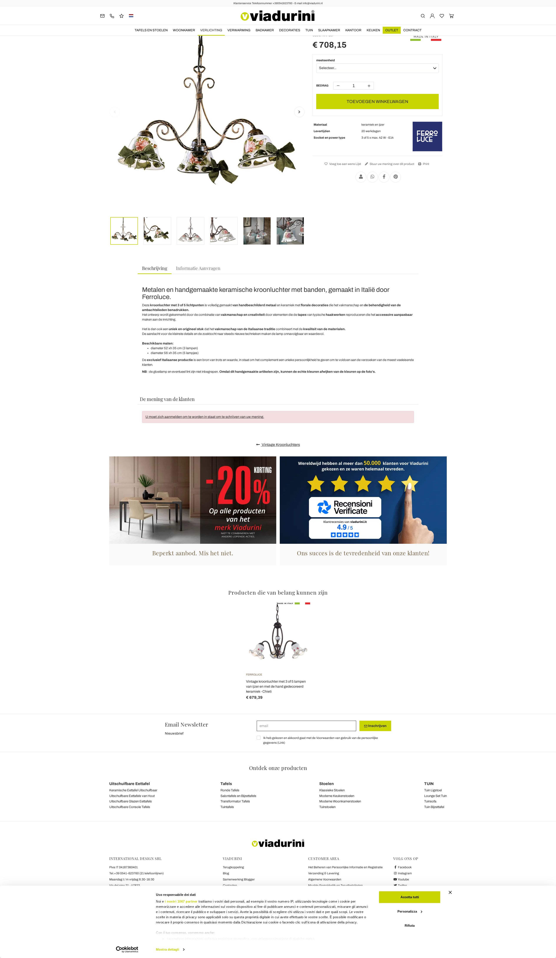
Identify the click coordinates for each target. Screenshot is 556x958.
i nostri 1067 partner (181, 901)
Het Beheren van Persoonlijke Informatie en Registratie (345, 867)
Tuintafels (227, 807)
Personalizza (407, 911)
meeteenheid (325, 60)
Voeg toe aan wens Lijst (345, 164)
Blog (226, 873)
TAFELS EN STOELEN (151, 30)
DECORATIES (289, 30)
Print (425, 164)
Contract (412, 30)
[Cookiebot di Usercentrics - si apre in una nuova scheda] (127, 949)
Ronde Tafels (229, 790)
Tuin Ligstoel (433, 790)
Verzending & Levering (323, 873)
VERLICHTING (211, 30)
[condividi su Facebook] (384, 177)
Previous (114, 112)
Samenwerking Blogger (239, 879)
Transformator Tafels (235, 801)
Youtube (403, 879)
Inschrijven (377, 726)
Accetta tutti (409, 897)
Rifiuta (410, 925)
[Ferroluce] (427, 136)
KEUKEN (373, 30)
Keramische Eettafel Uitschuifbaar (133, 790)
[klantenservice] (112, 15)
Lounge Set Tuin (435, 796)
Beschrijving (154, 268)
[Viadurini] (277, 15)
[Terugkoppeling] (121, 15)
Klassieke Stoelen (332, 790)
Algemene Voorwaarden (324, 879)
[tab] (155, 268)
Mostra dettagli (167, 949)
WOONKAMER (184, 30)
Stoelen (326, 784)
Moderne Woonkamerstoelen (340, 801)
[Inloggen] (432, 15)
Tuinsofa (430, 801)
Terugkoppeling (233, 867)
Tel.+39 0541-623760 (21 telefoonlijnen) (136, 873)
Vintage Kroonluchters (280, 444)
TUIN (309, 30)
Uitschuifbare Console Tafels (129, 807)
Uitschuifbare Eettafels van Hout (132, 796)
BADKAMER (265, 30)
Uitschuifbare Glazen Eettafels (130, 801)
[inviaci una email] (102, 15)
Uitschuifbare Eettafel (129, 784)
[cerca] (422, 15)
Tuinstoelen (327, 807)
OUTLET (391, 30)
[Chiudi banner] (450, 892)
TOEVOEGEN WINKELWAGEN (377, 101)
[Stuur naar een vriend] (361, 177)
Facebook (404, 867)
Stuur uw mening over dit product (391, 164)
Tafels (226, 784)
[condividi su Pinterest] (395, 177)
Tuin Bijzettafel (434, 807)
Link (281, 742)
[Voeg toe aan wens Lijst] (299, 624)
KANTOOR (353, 30)
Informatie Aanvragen (198, 268)
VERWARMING (238, 30)
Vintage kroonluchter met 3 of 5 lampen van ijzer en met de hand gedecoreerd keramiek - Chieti (276, 686)
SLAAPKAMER (329, 30)
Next (299, 112)
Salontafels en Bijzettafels (238, 796)
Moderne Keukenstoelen (336, 796)
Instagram (404, 873)
